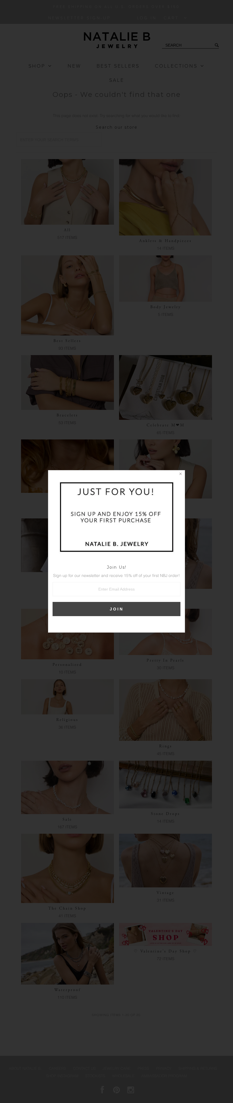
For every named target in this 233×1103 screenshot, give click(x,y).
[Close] (180, 474)
